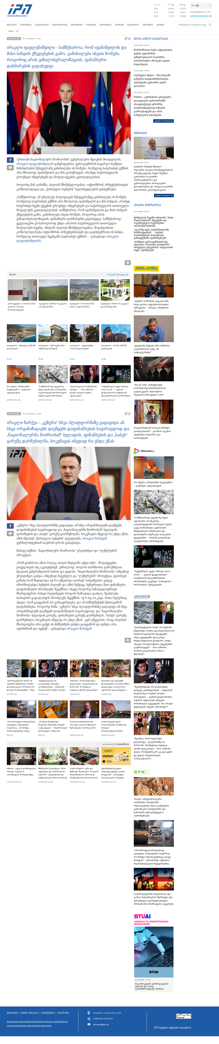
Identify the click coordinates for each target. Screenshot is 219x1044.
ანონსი (160, 24)
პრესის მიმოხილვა (147, 205)
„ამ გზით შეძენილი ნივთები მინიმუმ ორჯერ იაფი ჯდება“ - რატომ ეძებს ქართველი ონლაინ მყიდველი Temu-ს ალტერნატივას (53, 729)
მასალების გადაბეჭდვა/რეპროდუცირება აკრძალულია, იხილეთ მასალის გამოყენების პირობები (37, 1023)
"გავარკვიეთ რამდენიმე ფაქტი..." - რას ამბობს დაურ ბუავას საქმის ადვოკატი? (83, 391)
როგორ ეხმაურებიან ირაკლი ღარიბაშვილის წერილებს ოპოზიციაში (83, 724)
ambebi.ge (12, 694)
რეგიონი (91, 24)
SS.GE (12, 274)
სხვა (11, 31)
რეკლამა (63, 1013)
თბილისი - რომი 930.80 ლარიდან (113, 347)
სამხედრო (133, 24)
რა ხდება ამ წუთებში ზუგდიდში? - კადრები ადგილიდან (19, 389)
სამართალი (42, 24)
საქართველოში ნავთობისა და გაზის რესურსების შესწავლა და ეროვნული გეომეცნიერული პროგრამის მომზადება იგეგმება (154, 899)
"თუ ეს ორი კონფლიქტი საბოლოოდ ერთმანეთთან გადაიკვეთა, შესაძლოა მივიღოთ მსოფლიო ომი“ (150, 390)
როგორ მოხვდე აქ (117, 274)
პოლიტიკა (26, 24)
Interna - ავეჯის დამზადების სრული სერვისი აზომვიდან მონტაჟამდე (21, 771)
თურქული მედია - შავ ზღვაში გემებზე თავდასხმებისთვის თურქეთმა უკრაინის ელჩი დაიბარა (152, 80)
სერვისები (47, 1013)
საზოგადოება (60, 24)
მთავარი (12, 24)
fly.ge (9, 359)
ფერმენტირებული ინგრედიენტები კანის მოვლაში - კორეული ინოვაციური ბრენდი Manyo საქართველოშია (114, 774)
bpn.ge (157, 5)
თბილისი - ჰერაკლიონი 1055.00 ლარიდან (51, 347)
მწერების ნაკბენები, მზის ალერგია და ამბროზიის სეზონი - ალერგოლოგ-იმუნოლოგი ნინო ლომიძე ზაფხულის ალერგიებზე (52, 774)
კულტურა (147, 24)
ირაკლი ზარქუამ (94, 538)
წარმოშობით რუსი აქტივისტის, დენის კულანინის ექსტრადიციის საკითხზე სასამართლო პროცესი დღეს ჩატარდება (153, 57)
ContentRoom (122, 744)
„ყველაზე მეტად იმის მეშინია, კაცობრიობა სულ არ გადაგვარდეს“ (152, 349)
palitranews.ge (76, 735)
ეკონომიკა (105, 24)
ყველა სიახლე (162, 121)
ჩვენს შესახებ (29, 1013)
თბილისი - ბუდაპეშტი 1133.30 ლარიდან (81, 347)
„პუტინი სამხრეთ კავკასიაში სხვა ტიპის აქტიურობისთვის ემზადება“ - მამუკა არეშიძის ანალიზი (151, 306)
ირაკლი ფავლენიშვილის (35, 164)
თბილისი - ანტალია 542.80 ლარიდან (21, 347)
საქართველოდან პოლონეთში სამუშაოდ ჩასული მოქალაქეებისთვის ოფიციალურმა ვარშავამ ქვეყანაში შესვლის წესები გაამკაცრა (115, 730)
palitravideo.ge (14, 400)
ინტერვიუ (140, 133)
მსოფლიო (77, 24)
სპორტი (119, 24)
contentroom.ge (14, 782)
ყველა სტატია (162, 195)
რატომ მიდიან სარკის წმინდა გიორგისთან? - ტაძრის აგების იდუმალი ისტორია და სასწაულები (152, 433)
